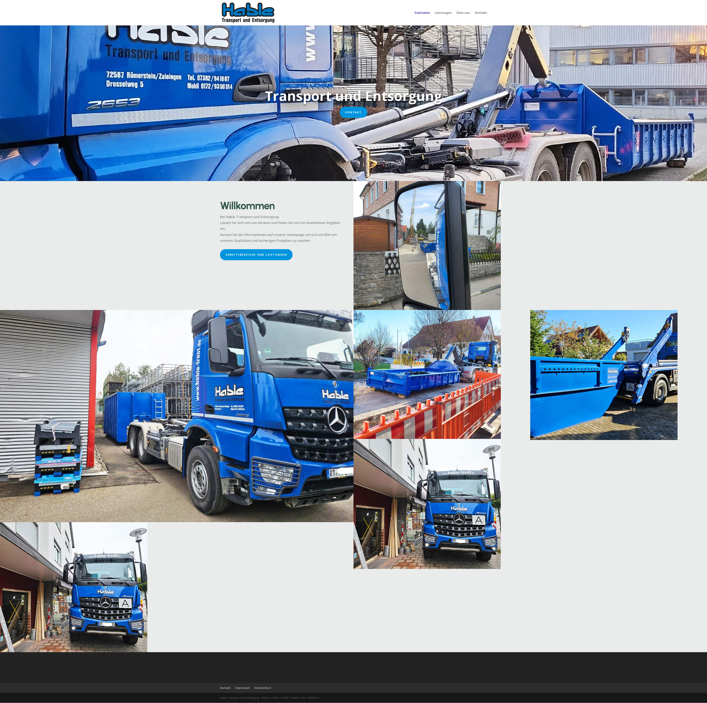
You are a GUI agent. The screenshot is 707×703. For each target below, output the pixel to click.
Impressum (242, 688)
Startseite (422, 13)
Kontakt (481, 13)
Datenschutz (263, 688)
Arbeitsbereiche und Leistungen (256, 254)
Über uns (463, 13)
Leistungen (443, 13)
